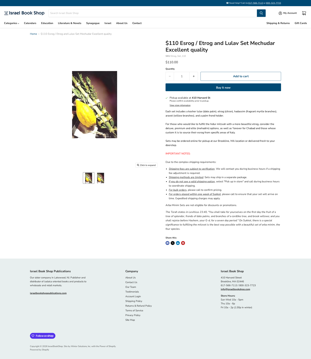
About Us (121, 23)
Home (33, 33)
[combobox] (153, 13)
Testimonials (132, 291)
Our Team (130, 287)
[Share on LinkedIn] (178, 243)
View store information (180, 105)
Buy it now (223, 88)
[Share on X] (173, 243)
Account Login (133, 296)
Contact (137, 23)
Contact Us (131, 282)
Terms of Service (134, 310)
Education (47, 23)
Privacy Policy (132, 315)
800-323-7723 (273, 3)
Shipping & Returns (278, 23)
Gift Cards (301, 23)
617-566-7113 (255, 3)
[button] (88, 177)
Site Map (130, 320)
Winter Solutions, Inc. (81, 346)
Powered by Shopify (39, 349)
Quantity (170, 69)
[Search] (261, 13)
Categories (11, 23)
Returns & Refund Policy (138, 305)
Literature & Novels (69, 23)
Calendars (30, 23)
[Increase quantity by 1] (194, 76)
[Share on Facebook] (167, 243)
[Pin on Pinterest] (183, 243)
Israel (107, 23)
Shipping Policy (133, 301)
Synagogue (93, 23)
